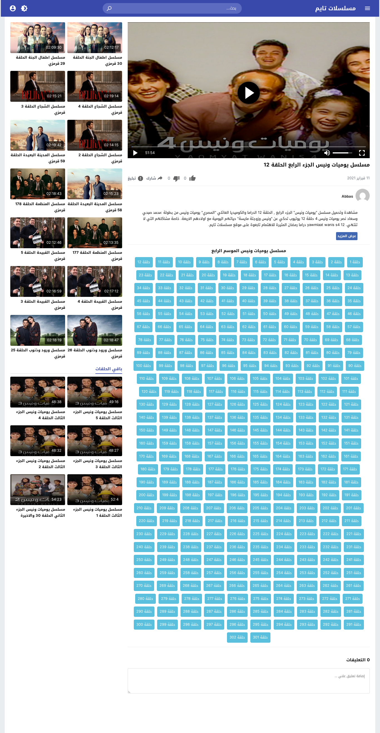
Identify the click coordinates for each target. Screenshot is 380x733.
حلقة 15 (311, 275)
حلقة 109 (169, 378)
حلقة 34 (143, 287)
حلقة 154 (283, 443)
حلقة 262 (330, 585)
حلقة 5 (279, 262)
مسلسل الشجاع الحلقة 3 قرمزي (43, 109)
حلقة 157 (215, 443)
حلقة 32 (186, 287)
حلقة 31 (206, 287)
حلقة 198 (192, 494)
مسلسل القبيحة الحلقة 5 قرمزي (43, 255)
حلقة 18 (249, 275)
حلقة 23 (145, 275)
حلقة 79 (354, 352)
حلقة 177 (215, 469)
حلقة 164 (282, 456)
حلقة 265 (260, 585)
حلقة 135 (260, 417)
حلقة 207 (213, 508)
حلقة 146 (237, 430)
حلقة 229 (167, 533)
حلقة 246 (237, 559)
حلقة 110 (146, 378)
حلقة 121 (351, 404)
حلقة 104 (282, 378)
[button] (110, 8)
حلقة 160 (146, 443)
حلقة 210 (144, 508)
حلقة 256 (237, 572)
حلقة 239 (167, 546)
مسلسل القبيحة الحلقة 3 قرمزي (43, 304)
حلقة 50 (270, 313)
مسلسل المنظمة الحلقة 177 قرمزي (97, 255)
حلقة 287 (214, 611)
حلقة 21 (187, 275)
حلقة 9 (204, 262)
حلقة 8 (223, 262)
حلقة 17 (270, 275)
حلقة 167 (214, 456)
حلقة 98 (186, 365)
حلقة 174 (283, 469)
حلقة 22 (166, 275)
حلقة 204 (284, 508)
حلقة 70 (310, 339)
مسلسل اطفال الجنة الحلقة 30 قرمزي (97, 60)
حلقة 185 (260, 482)
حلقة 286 (237, 611)
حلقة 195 (260, 494)
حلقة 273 (306, 598)
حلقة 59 (312, 326)
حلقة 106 (237, 378)
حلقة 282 (331, 611)
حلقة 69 (331, 339)
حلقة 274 (283, 598)
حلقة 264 (284, 585)
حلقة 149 (169, 430)
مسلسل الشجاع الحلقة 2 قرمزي (100, 158)
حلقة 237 (214, 546)
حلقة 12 (143, 262)
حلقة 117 (216, 391)
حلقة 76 (186, 339)
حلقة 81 (312, 352)
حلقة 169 (169, 456)
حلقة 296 (237, 624)
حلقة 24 (354, 287)
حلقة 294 (284, 624)
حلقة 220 (146, 520)
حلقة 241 (353, 559)
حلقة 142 (328, 430)
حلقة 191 (351, 494)
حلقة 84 (249, 352)
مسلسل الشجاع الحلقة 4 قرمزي (100, 109)
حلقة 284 (284, 611)
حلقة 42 (207, 300)
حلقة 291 (353, 624)
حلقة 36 (333, 300)
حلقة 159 (169, 443)
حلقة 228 (191, 533)
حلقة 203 (307, 508)
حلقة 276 (237, 598)
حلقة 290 (144, 611)
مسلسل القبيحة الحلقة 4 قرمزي (100, 304)
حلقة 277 (214, 598)
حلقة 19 (229, 275)
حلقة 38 (291, 300)
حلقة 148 (192, 430)
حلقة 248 (191, 559)
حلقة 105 (260, 378)
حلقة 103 (305, 378)
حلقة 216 (237, 520)
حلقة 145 (260, 430)
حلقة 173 (305, 469)
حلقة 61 (269, 326)
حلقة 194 (283, 494)
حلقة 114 (282, 391)
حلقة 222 (331, 533)
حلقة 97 (207, 365)
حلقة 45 (143, 300)
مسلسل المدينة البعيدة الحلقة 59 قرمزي (38, 158)
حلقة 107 (214, 378)
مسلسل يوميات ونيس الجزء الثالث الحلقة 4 (40, 414)
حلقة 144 (283, 430)
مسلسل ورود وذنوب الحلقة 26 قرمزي (95, 353)
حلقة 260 (144, 572)
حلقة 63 (228, 326)
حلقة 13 (352, 275)
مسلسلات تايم (335, 8)
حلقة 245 (260, 559)
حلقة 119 (171, 391)
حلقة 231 (353, 546)
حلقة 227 (214, 533)
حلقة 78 (144, 339)
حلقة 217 (215, 520)
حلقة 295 (260, 624)
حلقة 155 (260, 443)
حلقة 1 (355, 262)
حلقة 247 (214, 559)
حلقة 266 (237, 585)
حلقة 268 (190, 585)
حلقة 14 (331, 275)
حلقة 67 (143, 326)
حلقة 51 (249, 313)
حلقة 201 (353, 508)
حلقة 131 (351, 417)
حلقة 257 (214, 572)
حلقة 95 (249, 365)
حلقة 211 (351, 520)
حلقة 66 (164, 326)
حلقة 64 (206, 326)
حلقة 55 (164, 313)
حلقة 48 (312, 313)
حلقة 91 (334, 365)
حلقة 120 (149, 391)
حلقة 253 (307, 572)
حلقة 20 (208, 275)
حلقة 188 (192, 482)
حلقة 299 (167, 624)
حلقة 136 (237, 417)
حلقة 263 (307, 585)
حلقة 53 (207, 313)
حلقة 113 (305, 391)
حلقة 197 (215, 494)
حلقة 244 (284, 559)
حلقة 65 (185, 326)
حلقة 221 (353, 533)
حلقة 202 (330, 508)
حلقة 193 (306, 494)
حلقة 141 (351, 430)
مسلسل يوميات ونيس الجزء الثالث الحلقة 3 (97, 463)
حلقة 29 (248, 287)
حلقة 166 (237, 456)
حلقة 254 (284, 572)
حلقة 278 (191, 598)
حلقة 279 (168, 598)
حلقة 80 (333, 352)
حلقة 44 (164, 300)
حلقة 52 (228, 313)
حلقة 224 (284, 533)
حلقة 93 (292, 365)
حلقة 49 (291, 313)
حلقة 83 (270, 352)
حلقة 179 (170, 469)
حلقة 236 (237, 546)
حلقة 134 (283, 417)
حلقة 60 (290, 326)
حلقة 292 (331, 624)
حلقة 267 (213, 585)
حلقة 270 (144, 585)
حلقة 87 (185, 352)
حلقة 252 (331, 572)
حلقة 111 (349, 391)
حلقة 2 (336, 262)
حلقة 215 (260, 520)
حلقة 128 (192, 404)
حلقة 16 (290, 275)
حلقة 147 (215, 430)
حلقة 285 (260, 611)
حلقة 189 (169, 482)
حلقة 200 (146, 494)
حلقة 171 (350, 469)
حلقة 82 (291, 352)
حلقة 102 (328, 378)
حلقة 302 (237, 637)
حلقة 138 (192, 417)
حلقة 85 (228, 352)
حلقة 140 (146, 417)
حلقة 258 (191, 572)
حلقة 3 (317, 262)
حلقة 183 (306, 482)
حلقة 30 (227, 287)
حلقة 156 (237, 443)
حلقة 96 (228, 365)
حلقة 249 (167, 559)
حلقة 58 (333, 326)
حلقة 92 (313, 365)
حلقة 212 (329, 520)
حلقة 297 (214, 624)
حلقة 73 (248, 339)
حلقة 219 (169, 520)
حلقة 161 (351, 456)
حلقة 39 (270, 300)
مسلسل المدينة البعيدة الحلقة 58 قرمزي (95, 206)
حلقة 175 (260, 469)
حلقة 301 (260, 637)
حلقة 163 (305, 456)
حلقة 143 (306, 430)
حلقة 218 (192, 520)
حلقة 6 (260, 262)
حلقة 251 (353, 572)
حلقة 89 (143, 352)
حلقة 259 (167, 572)
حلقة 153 (306, 443)
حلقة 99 (165, 365)
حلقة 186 (237, 482)
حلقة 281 (353, 611)
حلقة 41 (227, 300)
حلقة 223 (307, 533)
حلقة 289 (167, 611)
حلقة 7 (241, 262)
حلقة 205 (260, 508)
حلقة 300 (144, 624)
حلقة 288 (191, 611)
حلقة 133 (306, 417)
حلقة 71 (290, 339)
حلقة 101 (351, 378)
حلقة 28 (270, 287)
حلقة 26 (312, 287)
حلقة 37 (312, 300)
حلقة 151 (351, 443)
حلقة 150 (146, 430)
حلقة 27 (290, 287)
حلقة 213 (306, 520)
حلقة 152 (328, 443)
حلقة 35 (354, 300)
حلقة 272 (329, 598)
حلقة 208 (190, 508)
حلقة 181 (351, 482)
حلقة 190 (146, 482)
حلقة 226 (237, 533)
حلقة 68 (352, 339)
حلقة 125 (260, 404)
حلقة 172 (327, 469)
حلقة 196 (237, 494)
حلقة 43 (186, 300)
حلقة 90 (355, 365)
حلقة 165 (260, 456)
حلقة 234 (284, 546)
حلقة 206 (237, 508)
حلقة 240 (144, 546)
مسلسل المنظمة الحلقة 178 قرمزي (40, 206)
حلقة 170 (146, 456)
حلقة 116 (238, 391)
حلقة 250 (144, 559)
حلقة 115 (260, 391)
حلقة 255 (260, 572)
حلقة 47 (333, 313)
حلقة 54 (186, 313)
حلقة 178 (193, 469)
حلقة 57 (354, 326)
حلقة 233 (307, 546)
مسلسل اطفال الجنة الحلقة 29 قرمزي (40, 60)
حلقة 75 (207, 339)
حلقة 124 (283, 404)
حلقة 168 (191, 456)
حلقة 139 (169, 417)
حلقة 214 (283, 520)
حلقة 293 (307, 624)
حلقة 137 (215, 417)
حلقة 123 (306, 404)
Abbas (347, 196)
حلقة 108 (191, 378)
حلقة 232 (331, 546)
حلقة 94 (271, 365)
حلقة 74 (227, 339)
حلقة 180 (148, 469)
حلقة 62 (249, 326)
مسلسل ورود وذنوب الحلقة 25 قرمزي (38, 353)
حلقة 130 (146, 404)
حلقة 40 (248, 300)
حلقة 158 (192, 443)
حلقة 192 (329, 494)
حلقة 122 (328, 404)
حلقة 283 (307, 611)
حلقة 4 (298, 262)
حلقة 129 (169, 404)
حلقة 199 (169, 494)
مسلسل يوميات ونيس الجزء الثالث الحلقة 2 (40, 463)
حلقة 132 (328, 417)
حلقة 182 (328, 482)
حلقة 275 (260, 598)
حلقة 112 (327, 391)
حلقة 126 (237, 404)
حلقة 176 (238, 469)
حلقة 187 (215, 482)
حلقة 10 (184, 262)
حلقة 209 (167, 508)
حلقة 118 (194, 391)
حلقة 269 (167, 585)
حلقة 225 (260, 533)
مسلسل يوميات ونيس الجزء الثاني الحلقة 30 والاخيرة (40, 512)
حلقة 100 (143, 365)
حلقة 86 (206, 352)
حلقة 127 (215, 404)
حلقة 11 (164, 262)
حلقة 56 (143, 313)
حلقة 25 (333, 287)
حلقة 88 (164, 352)
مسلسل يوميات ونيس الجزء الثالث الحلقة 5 (97, 414)
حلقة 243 (307, 559)
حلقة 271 (352, 598)
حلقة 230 (144, 533)
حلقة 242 (331, 559)
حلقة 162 (328, 456)
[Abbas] (363, 201)
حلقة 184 (283, 482)
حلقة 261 (353, 585)
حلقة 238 (191, 546)
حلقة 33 (164, 287)
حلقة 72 (269, 339)
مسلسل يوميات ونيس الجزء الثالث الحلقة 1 (97, 512)
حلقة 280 (145, 598)
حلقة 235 (260, 546)
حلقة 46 (354, 313)
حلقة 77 (165, 339)
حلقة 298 (191, 624)
